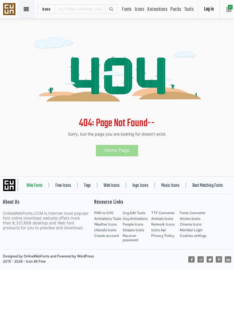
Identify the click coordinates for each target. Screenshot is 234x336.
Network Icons (162, 224)
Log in (209, 9)
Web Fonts (35, 185)
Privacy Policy (162, 235)
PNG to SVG (104, 213)
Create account (106, 235)
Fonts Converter (192, 213)
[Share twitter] (210, 259)
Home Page (117, 150)
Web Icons (112, 185)
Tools (189, 9)
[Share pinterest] (219, 259)
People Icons (133, 224)
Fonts (127, 9)
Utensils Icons (105, 230)
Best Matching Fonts (207, 185)
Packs (175, 9)
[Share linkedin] (228, 259)
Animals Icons (162, 218)
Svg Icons (10, 10)
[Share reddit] (200, 259)
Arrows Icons (190, 218)
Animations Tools (107, 218)
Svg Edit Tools (134, 213)
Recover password (130, 237)
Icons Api (158, 230)
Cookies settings (193, 235)
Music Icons (170, 185)
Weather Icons (105, 224)
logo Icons (140, 185)
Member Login (191, 230)
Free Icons (63, 185)
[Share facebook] (191, 259)
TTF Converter (163, 213)
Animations (157, 9)
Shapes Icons (133, 230)
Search (111, 9)
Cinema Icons (190, 224)
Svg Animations (135, 218)
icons (46, 9)
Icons (140, 9)
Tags (87, 185)
